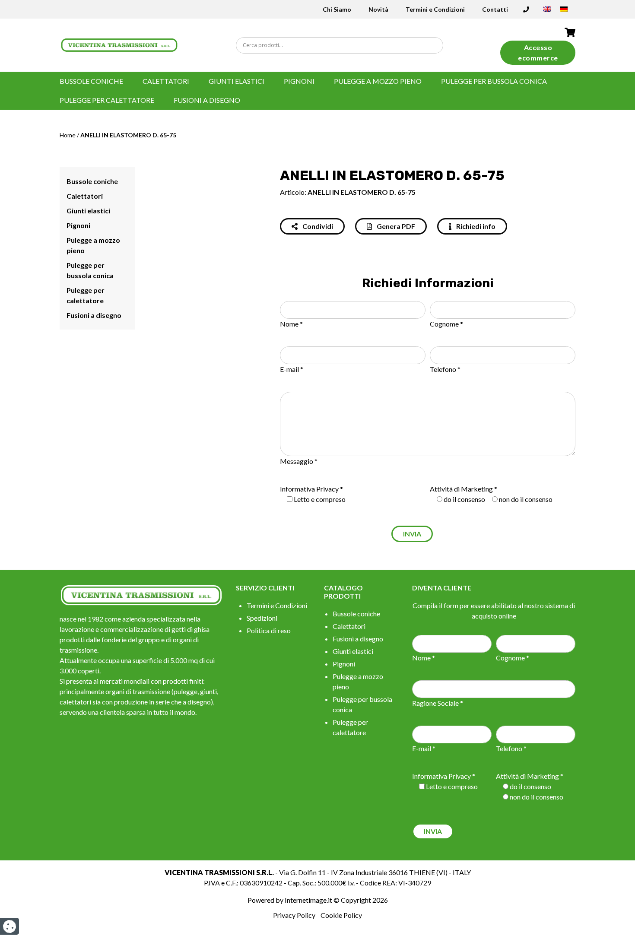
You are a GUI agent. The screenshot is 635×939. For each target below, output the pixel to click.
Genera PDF (395, 226)
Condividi (317, 226)
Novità (378, 9)
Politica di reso (269, 630)
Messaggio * (299, 461)
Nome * (291, 324)
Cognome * (446, 324)
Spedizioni (262, 618)
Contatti (495, 9)
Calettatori (166, 81)
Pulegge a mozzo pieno (378, 81)
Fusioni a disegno (207, 100)
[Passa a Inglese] (547, 12)
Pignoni (299, 81)
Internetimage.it (308, 900)
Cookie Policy (341, 915)
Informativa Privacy (309, 489)
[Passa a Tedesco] (564, 12)
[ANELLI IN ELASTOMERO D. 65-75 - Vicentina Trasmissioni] (119, 44)
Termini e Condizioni (435, 9)
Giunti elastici (236, 81)
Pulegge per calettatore (107, 100)
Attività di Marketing (461, 489)
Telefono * (445, 369)
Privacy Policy (294, 915)
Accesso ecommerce (538, 52)
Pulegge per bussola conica (494, 81)
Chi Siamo (337, 9)
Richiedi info (475, 226)
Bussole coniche (91, 81)
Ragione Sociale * (437, 703)
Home (68, 135)
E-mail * (291, 369)
